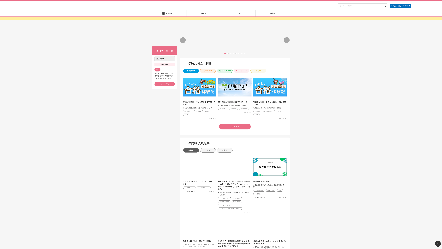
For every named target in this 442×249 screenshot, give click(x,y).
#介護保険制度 (259, 217)
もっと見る (164, 84)
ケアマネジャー (241, 98)
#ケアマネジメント (203, 214)
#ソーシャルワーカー (226, 232)
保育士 (258, 98)
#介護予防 (258, 221)
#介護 (280, 217)
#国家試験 (234, 135)
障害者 (224, 177)
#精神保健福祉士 (224, 228)
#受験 (186, 141)
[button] (225, 80)
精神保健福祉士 (224, 98)
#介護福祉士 (236, 228)
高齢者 (191, 177)
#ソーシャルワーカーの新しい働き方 (230, 235)
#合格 (207, 138)
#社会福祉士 (188, 138)
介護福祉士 (208, 98)
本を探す (398, 6)
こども (208, 177)
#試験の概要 (244, 135)
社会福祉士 (191, 98)
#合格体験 (198, 138)
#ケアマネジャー (189, 214)
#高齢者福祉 (270, 217)
